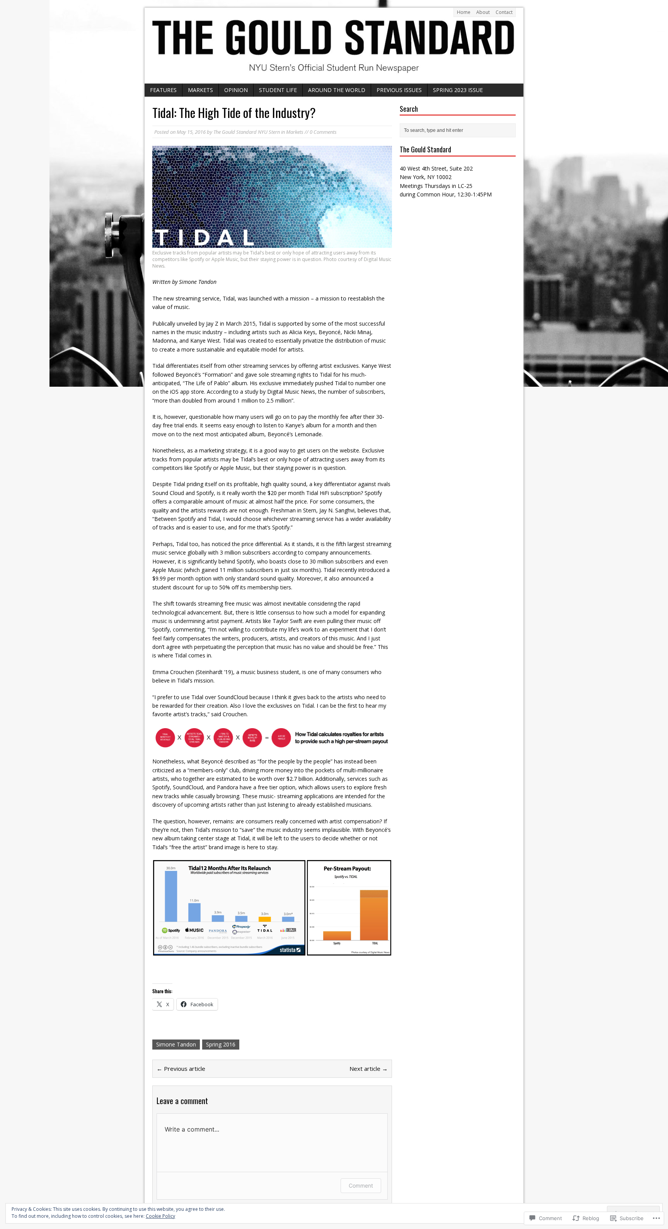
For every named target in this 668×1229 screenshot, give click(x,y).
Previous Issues (399, 90)
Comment (361, 1185)
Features (163, 90)
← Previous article (181, 1068)
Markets (200, 90)
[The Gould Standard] (334, 46)
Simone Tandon (176, 1044)
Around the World (336, 90)
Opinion (236, 90)
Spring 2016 (220, 1044)
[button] (229, 907)
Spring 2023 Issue (458, 90)
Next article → (368, 1068)
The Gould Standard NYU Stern (246, 131)
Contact (504, 12)
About (483, 12)
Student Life (278, 90)
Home (463, 12)
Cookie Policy (160, 1216)
